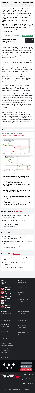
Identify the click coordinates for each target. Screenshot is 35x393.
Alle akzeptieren (27, 35)
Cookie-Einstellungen (9, 27)
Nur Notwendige (16, 35)
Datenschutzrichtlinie (7, 31)
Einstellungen (6, 35)
